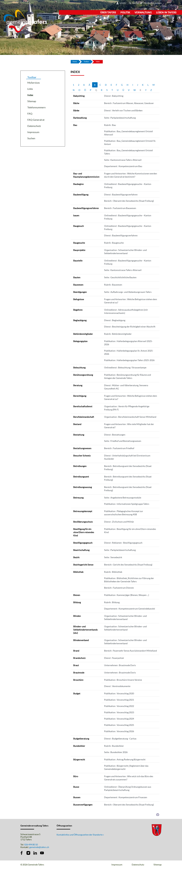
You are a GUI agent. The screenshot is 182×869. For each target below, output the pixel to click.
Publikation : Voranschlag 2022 (119, 706)
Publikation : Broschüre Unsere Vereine (123, 679)
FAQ (29, 113)
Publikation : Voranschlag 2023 (119, 712)
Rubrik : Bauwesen (113, 284)
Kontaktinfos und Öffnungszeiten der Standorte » (80, 834)
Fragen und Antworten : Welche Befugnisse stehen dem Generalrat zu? (130, 301)
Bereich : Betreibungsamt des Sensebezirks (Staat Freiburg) (128, 468)
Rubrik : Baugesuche (114, 242)
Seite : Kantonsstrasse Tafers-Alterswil (123, 160)
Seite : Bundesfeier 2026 (116, 752)
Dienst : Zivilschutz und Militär (119, 521)
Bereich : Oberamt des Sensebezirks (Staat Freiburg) (129, 200)
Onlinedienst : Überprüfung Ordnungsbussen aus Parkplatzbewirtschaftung (127, 788)
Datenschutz (34, 125)
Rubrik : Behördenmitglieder (118, 333)
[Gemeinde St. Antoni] (25, 20)
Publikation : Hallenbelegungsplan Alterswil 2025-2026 (128, 343)
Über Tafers (108, 12)
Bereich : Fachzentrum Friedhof (119, 448)
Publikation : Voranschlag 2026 (119, 731)
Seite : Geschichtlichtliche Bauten (120, 277)
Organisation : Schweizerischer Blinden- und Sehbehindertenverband (125, 252)
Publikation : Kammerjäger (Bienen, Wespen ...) (126, 595)
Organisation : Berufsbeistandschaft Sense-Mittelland (130, 416)
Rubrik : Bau (110, 125)
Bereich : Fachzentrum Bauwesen (120, 208)
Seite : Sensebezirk (113, 557)
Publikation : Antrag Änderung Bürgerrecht (124, 759)
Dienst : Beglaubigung (114, 320)
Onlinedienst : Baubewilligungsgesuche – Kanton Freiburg (127, 186)
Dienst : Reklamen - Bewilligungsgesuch (123, 542)
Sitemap (31, 101)
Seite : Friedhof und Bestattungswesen (122, 441)
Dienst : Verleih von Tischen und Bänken (123, 110)
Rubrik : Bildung (112, 602)
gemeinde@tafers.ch (39, 847)
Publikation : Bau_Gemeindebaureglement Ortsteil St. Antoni (130, 142)
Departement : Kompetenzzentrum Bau (123, 166)
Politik (125, 12)
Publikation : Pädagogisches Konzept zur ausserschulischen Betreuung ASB (123, 513)
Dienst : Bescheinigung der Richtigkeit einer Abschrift (129, 326)
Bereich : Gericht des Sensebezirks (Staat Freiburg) (128, 564)
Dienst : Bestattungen (114, 434)
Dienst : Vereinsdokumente (117, 686)
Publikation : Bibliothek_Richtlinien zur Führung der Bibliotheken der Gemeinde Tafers (129, 580)
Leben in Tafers (166, 12)
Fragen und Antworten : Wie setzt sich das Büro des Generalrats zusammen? (128, 778)
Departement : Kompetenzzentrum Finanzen (125, 797)
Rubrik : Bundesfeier (114, 745)
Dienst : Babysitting (113, 95)
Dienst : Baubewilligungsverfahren (121, 194)
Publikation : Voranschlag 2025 (119, 725)
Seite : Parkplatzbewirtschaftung (120, 117)
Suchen (31, 138)
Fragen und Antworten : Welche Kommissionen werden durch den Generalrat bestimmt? (130, 175)
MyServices (33, 82)
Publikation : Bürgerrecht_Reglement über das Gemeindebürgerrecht (126, 767)
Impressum (33, 132)
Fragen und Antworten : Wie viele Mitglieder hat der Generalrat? (129, 426)
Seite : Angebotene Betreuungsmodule (122, 497)
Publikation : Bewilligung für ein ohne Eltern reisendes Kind (130, 531)
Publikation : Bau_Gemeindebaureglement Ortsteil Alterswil (128, 133)
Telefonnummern (36, 107)
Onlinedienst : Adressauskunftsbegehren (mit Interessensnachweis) (126, 311)
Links (30, 88)
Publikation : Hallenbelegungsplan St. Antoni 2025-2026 (128, 352)
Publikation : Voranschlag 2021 (119, 699)
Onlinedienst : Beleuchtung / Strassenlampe (125, 367)
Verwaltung (143, 12)
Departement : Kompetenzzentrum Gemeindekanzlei (129, 608)
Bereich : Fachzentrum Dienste (119, 587)
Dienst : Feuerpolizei (114, 658)
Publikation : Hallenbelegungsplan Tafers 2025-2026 (129, 360)
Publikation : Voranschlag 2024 (119, 718)
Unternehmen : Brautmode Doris (120, 665)
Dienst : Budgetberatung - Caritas (120, 738)
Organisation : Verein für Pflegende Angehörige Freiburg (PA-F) (126, 408)
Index (37, 94)
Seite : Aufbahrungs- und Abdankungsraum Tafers (128, 292)
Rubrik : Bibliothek (113, 572)
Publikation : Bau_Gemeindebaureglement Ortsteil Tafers (128, 152)
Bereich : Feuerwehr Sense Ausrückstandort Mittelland (130, 650)
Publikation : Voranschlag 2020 (119, 693)
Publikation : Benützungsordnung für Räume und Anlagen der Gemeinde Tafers (127, 376)
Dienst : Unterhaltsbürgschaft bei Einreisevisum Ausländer (127, 457)
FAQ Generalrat (35, 119)
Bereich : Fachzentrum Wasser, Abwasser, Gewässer (129, 103)
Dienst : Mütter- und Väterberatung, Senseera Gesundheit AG (126, 387)
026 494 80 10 (31, 844)
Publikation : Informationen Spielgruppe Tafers (126, 504)
